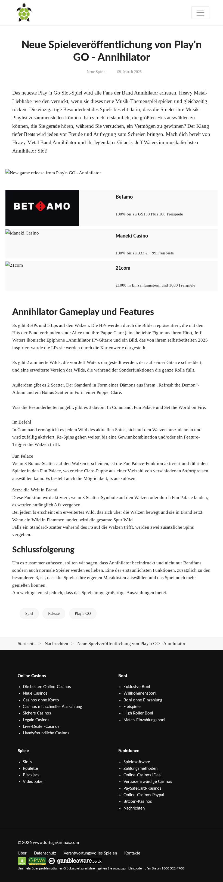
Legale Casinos (36, 720)
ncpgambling (126, 868)
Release (54, 614)
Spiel (29, 614)
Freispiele (132, 707)
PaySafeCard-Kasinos (142, 788)
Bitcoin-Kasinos (137, 801)
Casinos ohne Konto (41, 700)
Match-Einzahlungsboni (144, 720)
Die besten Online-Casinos (47, 687)
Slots (27, 762)
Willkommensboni (139, 693)
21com (123, 268)
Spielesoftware (136, 762)
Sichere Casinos (37, 713)
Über (22, 853)
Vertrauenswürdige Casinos (147, 782)
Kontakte (132, 853)
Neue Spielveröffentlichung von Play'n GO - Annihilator (131, 643)
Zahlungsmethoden (140, 769)
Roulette (30, 769)
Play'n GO (83, 614)
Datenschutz (45, 853)
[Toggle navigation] (200, 12)
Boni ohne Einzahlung (142, 700)
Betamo (124, 197)
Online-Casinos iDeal (142, 775)
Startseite (27, 643)
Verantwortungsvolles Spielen (90, 853)
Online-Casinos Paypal (143, 795)
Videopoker (33, 782)
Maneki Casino (132, 236)
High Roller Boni (138, 713)
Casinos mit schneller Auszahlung (52, 707)
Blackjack (31, 775)
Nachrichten (56, 643)
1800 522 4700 (173, 868)
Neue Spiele (96, 72)
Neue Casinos (35, 693)
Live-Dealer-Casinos (41, 727)
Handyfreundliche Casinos (46, 733)
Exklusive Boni (136, 687)
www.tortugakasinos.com (56, 843)
